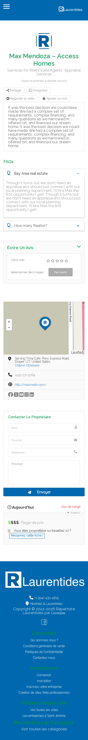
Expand (75, 512)
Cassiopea (58, 613)
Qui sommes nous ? (44, 640)
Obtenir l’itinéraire (27, 365)
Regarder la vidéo (22, 98)
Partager (15, 90)
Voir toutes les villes (44, 710)
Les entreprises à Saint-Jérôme (44, 716)
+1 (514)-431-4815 (46, 598)
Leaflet (77, 352)
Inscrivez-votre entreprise (44, 687)
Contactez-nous (44, 658)
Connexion (44, 675)
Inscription (44, 681)
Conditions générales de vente (44, 646)
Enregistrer (40, 90)
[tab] (44, 173)
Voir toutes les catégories (44, 729)
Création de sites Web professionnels (44, 692)
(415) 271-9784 (25, 375)
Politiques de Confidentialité (44, 652)
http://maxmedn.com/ (30, 385)
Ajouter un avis (56, 98)
